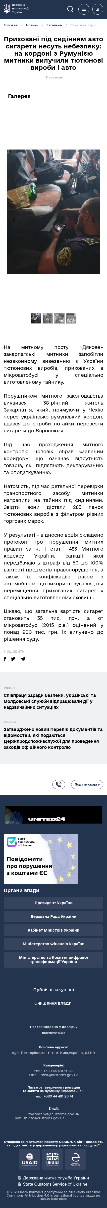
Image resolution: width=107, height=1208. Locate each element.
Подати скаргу (87, 784)
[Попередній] (14, 219)
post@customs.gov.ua (59, 1075)
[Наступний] (93, 219)
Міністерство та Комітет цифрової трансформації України (53, 959)
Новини (32, 25)
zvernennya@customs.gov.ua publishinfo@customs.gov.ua (47, 1116)
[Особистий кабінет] (97, 9)
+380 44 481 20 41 (58, 1096)
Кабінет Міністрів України (53, 930)
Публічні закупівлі (53, 989)
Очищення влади (53, 1003)
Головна (11, 25)
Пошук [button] (73, 8)
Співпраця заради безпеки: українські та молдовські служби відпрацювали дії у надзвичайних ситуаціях (50, 701)
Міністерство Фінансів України (54, 944)
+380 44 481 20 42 (58, 1071)
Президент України (54, 903)
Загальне (54, 25)
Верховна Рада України (53, 916)
